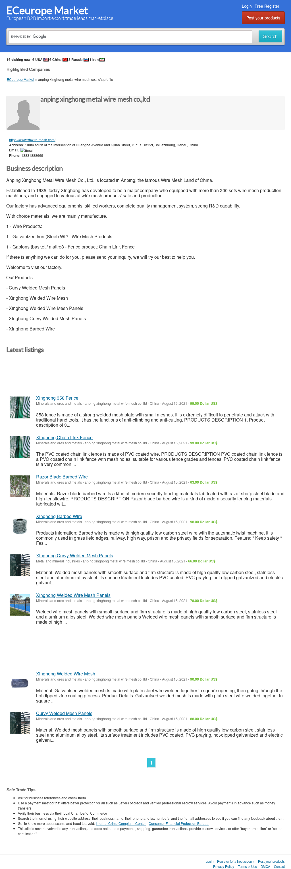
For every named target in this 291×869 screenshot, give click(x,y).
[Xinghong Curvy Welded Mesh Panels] (19, 565)
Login (247, 6)
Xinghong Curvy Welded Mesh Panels (74, 555)
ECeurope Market (47, 10)
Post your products (263, 17)
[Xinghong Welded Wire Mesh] (19, 683)
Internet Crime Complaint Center (121, 823)
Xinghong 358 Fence (57, 398)
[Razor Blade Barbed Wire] (19, 486)
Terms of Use (247, 866)
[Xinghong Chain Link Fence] (19, 447)
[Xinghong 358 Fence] (19, 407)
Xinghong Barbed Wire (59, 516)
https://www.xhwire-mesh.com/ (32, 139)
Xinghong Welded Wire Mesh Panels (73, 595)
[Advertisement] (109, 377)
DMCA (265, 866)
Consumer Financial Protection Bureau (179, 823)
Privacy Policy (223, 866)
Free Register (267, 6)
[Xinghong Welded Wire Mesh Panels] (19, 605)
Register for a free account (235, 861)
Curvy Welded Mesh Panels (64, 713)
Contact (279, 866)
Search (270, 36)
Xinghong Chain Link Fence (64, 437)
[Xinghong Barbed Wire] (19, 526)
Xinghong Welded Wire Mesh (65, 673)
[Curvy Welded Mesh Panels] (19, 723)
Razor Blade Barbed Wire (62, 476)
